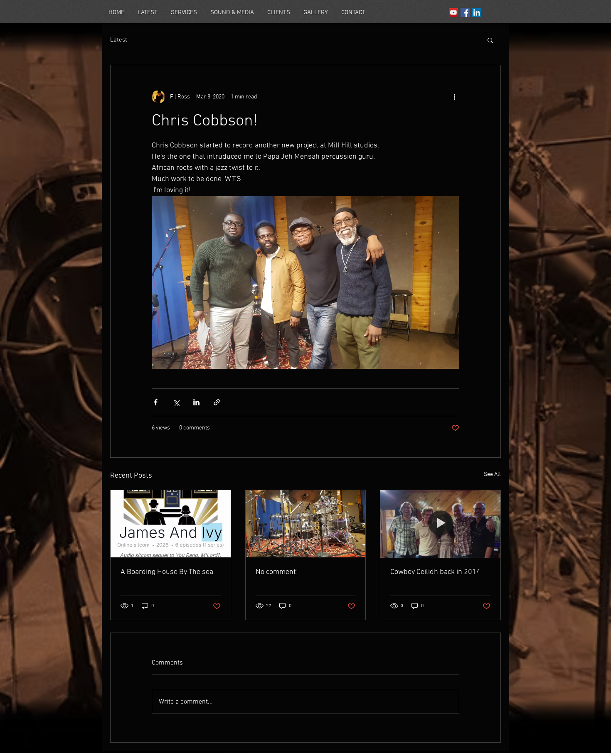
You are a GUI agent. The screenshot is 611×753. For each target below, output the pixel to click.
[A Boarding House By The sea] (171, 523)
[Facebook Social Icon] (465, 12)
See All (492, 474)
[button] (490, 40)
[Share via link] (217, 402)
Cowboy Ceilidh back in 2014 (435, 572)
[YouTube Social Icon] (453, 12)
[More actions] (454, 97)
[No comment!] (306, 523)
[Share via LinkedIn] (196, 402)
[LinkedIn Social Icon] (476, 12)
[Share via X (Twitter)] (176, 402)
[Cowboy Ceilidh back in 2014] (440, 523)
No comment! (277, 572)
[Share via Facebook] (156, 402)
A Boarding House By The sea (167, 572)
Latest (118, 40)
